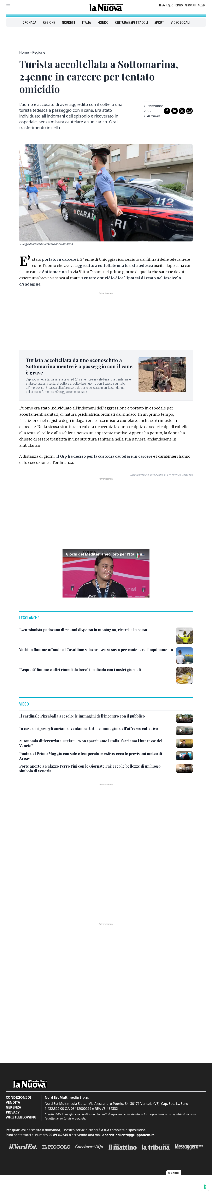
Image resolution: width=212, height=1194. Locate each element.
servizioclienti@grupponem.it (129, 1135)
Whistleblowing (21, 1117)
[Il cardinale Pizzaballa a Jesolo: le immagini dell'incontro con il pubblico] (184, 718)
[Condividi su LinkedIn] (174, 111)
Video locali (180, 22)
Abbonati (190, 5)
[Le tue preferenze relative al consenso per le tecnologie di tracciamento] (205, 1187)
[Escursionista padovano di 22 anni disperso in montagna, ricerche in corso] (184, 636)
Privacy (13, 1112)
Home (24, 52)
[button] (106, 573)
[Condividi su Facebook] (167, 111)
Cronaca (29, 22)
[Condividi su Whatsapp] (189, 111)
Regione (49, 22)
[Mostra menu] (8, 5)
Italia (86, 22)
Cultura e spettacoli (131, 22)
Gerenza (13, 1107)
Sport (159, 22)
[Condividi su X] (182, 111)
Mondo (103, 22)
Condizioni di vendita (18, 1100)
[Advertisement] (106, 36)
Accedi (201, 5)
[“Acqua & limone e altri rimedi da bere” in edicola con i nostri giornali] (184, 675)
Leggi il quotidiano (171, 5)
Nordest (69, 22)
